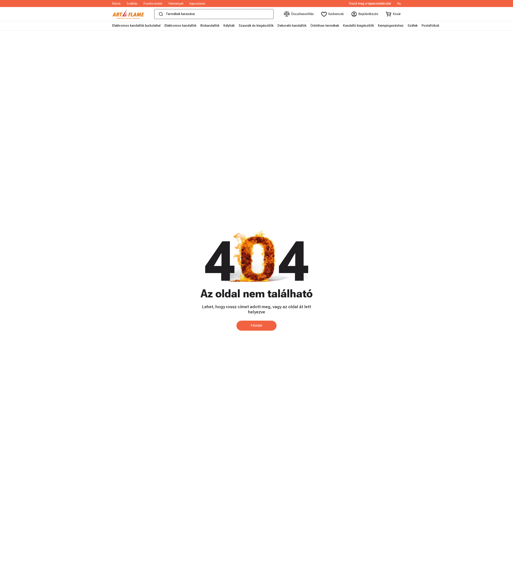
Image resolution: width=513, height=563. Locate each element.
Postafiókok (430, 25)
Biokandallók (209, 25)
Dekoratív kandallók (292, 25)
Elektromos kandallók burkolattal (136, 25)
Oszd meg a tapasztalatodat (370, 3)
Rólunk (116, 3)
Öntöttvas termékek (324, 25)
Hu (399, 3)
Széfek (413, 25)
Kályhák (229, 25)
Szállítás (132, 3)
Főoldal (256, 325)
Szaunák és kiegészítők (256, 25)
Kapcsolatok (197, 3)
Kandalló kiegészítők (358, 25)
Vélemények (176, 3)
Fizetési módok (152, 3)
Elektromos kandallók (180, 25)
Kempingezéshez (391, 25)
